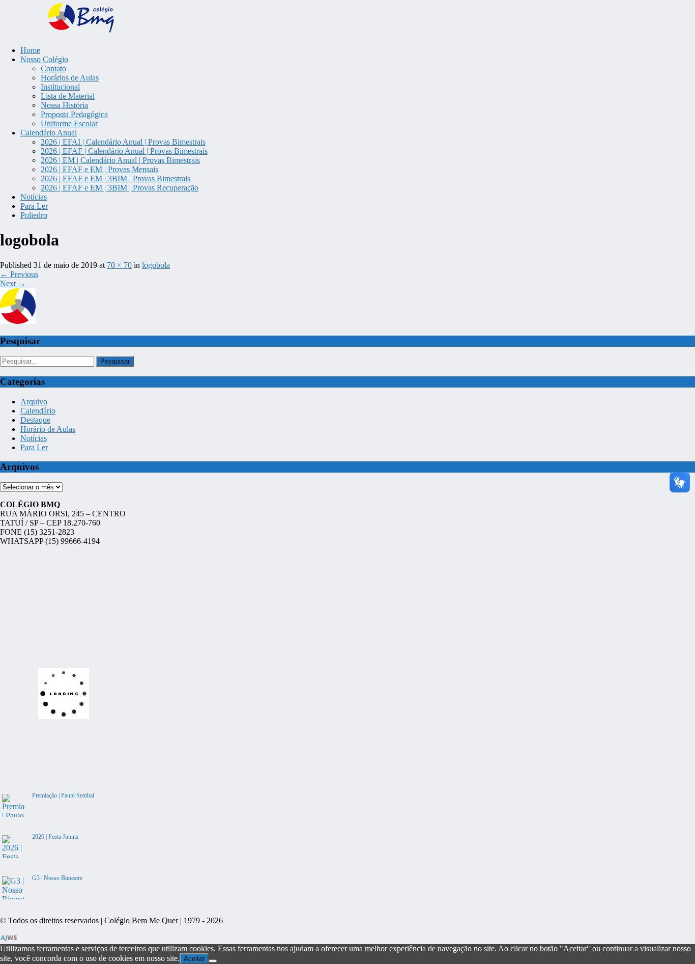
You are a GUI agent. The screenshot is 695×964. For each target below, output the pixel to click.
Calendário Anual (48, 132)
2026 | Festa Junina (55, 836)
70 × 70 (119, 265)
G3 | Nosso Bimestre (57, 878)
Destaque (35, 420)
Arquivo (33, 401)
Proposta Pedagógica (74, 114)
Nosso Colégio (44, 59)
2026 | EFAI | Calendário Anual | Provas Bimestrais (123, 141)
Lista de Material (68, 96)
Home (30, 50)
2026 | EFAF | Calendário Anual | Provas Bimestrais (124, 151)
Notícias (33, 196)
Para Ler (34, 206)
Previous (19, 274)
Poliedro (33, 215)
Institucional (60, 86)
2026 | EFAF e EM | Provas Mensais (99, 169)
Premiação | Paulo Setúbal (63, 795)
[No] (213, 960)
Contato (53, 68)
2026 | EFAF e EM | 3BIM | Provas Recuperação (119, 187)
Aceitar (194, 958)
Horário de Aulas (47, 429)
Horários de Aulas (70, 77)
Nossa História (64, 105)
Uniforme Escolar (69, 123)
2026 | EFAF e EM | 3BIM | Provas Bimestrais (115, 178)
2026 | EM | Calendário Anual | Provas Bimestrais (120, 160)
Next (13, 283)
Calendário (37, 410)
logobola (156, 265)
